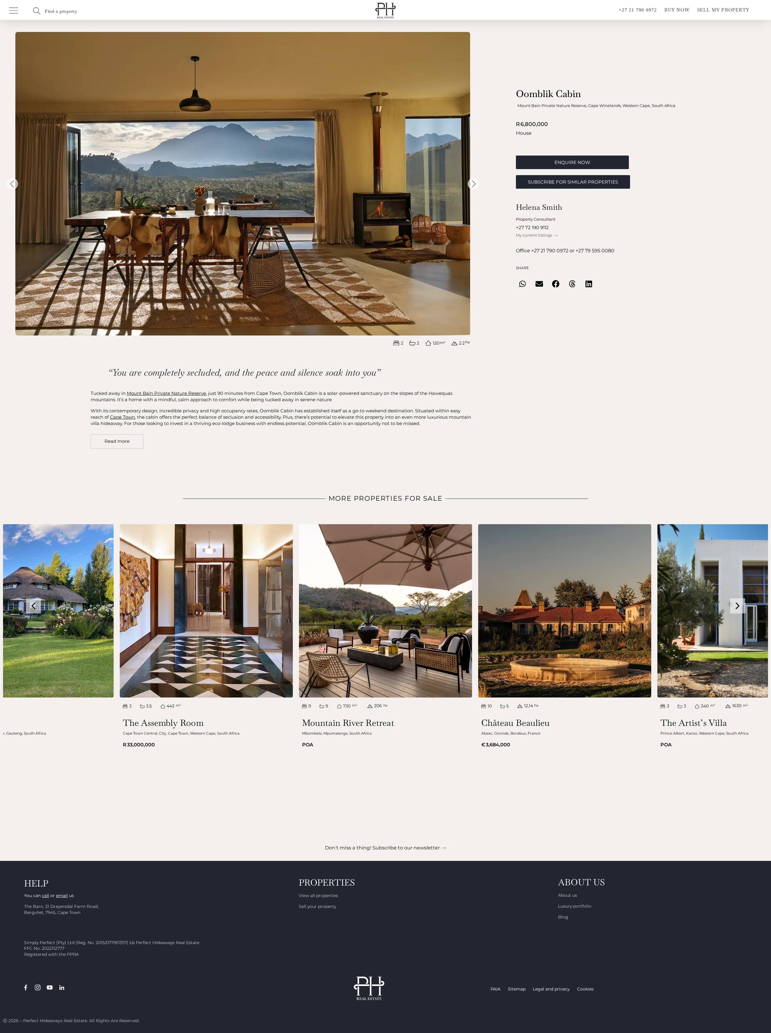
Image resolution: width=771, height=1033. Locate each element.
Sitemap (517, 989)
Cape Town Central (140, 733)
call (45, 895)
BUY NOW (676, 10)
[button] (12, 184)
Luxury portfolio (575, 906)
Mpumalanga (335, 733)
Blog (563, 917)
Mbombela (312, 733)
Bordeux (518, 733)
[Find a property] (36, 10)
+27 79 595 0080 (595, 251)
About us (567, 895)
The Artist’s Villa (693, 723)
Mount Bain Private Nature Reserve (551, 105)
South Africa (664, 105)
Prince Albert (672, 733)
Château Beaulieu (515, 723)
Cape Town (122, 417)
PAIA (496, 989)
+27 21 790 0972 (549, 251)
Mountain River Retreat (348, 723)
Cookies (585, 989)
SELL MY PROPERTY (723, 10)
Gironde (501, 733)
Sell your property (317, 906)
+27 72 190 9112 (532, 227)
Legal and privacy (551, 989)
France (534, 733)
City (162, 733)
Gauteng (14, 733)
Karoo (691, 733)
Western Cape (636, 105)
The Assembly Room (163, 723)
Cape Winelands (604, 105)
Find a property (61, 11)
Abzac (486, 733)
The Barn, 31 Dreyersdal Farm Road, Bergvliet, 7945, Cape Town (61, 909)
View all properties (318, 895)
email (62, 895)
